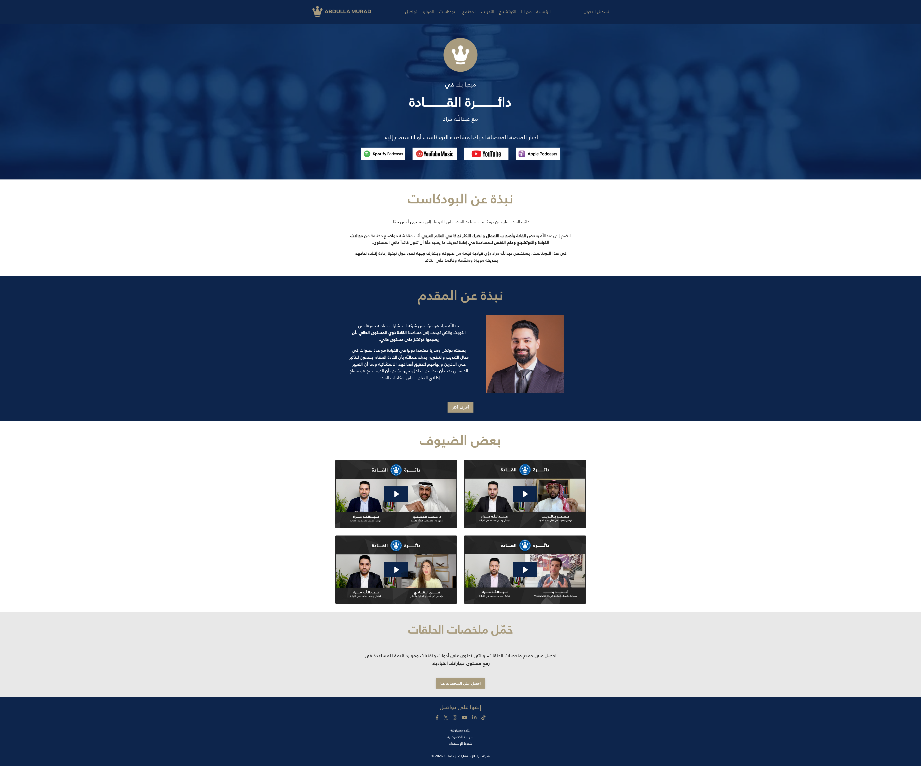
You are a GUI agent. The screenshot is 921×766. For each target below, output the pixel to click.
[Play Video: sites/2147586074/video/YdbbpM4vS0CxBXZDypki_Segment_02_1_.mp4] (525, 569)
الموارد (428, 11)
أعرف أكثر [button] (460, 407)
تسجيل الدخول (596, 11)
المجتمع (469, 11)
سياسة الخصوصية (460, 736)
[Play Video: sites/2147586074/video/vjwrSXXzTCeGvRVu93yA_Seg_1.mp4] (396, 494)
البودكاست (448, 11)
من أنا (526, 11)
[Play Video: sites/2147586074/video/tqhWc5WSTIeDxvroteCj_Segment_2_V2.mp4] (396, 569)
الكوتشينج (507, 11)
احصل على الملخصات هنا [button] (460, 683)
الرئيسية (543, 11)
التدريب (487, 11)
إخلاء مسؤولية (460, 730)
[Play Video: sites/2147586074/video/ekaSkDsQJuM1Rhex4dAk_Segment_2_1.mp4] (525, 494)
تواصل (411, 11)
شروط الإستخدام (460, 743)
